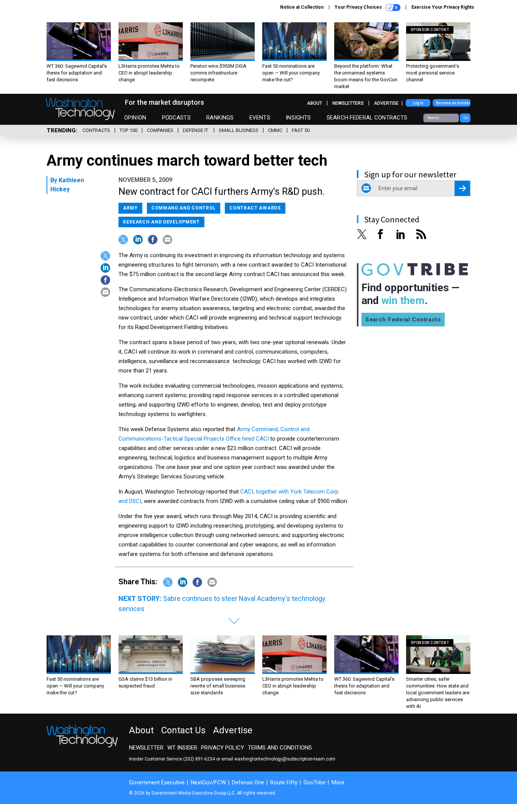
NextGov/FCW (208, 782)
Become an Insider (453, 103)
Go (465, 118)
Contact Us (183, 730)
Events (259, 117)
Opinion (135, 117)
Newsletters (348, 103)
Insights (298, 117)
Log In (418, 103)
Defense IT (196, 130)
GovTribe (314, 782)
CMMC (275, 130)
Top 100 (128, 130)
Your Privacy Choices (359, 7)
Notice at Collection (302, 7)
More (338, 782)
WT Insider (182, 747)
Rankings (220, 117)
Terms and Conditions (280, 747)
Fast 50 (301, 130)
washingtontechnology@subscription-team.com (284, 759)
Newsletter (146, 747)
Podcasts (176, 117)
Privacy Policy (222, 747)
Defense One (248, 782)
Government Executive (157, 782)
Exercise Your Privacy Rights (442, 7)
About (314, 103)
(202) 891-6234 (199, 759)
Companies (160, 130)
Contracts (96, 130)
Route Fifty (283, 782)
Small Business (238, 130)
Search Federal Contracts (367, 117)
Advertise (386, 103)
